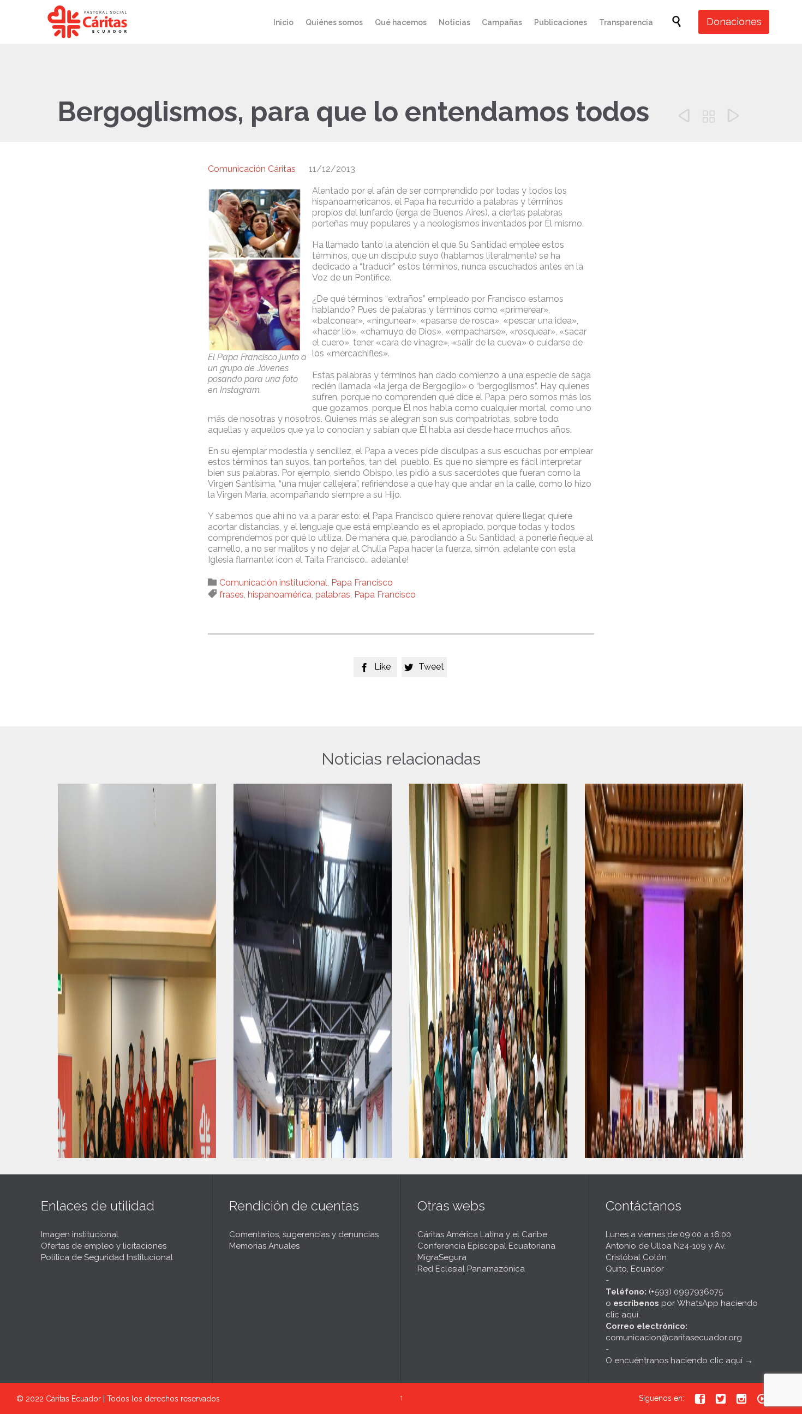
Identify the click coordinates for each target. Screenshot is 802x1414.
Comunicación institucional (273, 582)
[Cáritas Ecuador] (87, 22)
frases (231, 594)
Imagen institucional (79, 1234)
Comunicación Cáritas (252, 169)
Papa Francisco (362, 582)
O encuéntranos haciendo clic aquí (674, 1360)
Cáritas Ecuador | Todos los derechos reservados (133, 1398)
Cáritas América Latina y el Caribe (482, 1234)
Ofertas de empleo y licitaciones (103, 1246)
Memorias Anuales (264, 1246)
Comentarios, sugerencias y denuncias (304, 1234)
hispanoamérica (280, 594)
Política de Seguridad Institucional (107, 1257)
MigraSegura (441, 1257)
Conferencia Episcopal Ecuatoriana (486, 1246)
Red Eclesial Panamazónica (471, 1269)
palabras (332, 594)
